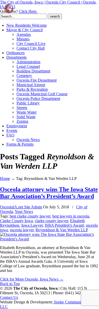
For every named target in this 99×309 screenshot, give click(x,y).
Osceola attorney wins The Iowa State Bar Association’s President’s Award (49, 192)
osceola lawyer (22, 230)
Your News (24, 211)
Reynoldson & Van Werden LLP (62, 230)
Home (5, 178)
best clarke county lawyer (30, 216)
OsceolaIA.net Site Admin (21, 207)
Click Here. (28, 11)
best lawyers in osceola (70, 216)
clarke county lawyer (51, 221)
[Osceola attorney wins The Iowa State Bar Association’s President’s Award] (49, 239)
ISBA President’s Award (64, 225)
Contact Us (9, 297)
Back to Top (10, 284)
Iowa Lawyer (32, 225)
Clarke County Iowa (16, 221)
